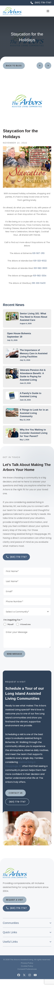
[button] (47, 11)
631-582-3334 (39, 275)
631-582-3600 (40, 268)
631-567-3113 (38, 253)
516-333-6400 (39, 283)
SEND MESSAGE (14, 653)
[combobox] (27, 611)
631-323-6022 (40, 260)
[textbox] (24, 611)
